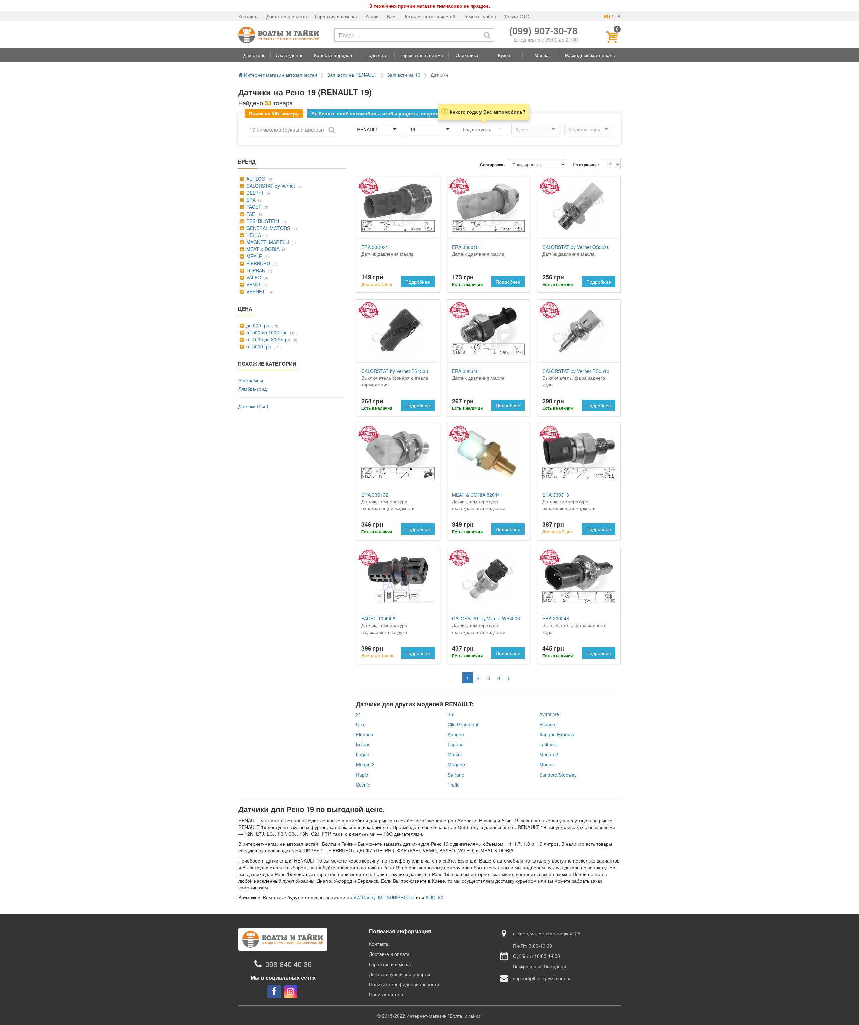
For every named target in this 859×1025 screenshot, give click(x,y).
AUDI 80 (434, 897)
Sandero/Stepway (558, 774)
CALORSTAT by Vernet (270, 185)
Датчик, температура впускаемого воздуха (384, 625)
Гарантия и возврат (336, 16)
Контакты (248, 16)
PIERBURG (257, 263)
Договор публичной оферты (399, 974)
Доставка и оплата (286, 16)
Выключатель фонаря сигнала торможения (394, 378)
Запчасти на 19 (403, 74)
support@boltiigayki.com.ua (542, 978)
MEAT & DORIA (262, 249)
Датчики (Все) (253, 406)
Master (455, 754)
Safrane (456, 774)
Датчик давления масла (387, 250)
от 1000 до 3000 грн (267, 339)
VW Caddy (364, 897)
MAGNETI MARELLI (267, 242)
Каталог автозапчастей (430, 16)
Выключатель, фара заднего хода (575, 378)
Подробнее (417, 281)
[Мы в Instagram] (290, 991)
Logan (362, 754)
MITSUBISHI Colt (396, 897)
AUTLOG (255, 178)
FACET (253, 206)
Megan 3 (365, 764)
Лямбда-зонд (252, 388)
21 (358, 714)
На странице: (586, 165)
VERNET (255, 291)
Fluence (364, 734)
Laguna (456, 744)
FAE (250, 214)
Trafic (453, 784)
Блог (392, 16)
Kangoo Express (556, 734)
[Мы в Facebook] (274, 991)
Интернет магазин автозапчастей (280, 74)
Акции (372, 16)
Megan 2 (548, 754)
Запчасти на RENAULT (352, 74)
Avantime (549, 714)
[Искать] (486, 35)
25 (450, 714)
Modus (546, 764)
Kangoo (456, 734)
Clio (360, 724)
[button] (254, 55)
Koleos (363, 744)
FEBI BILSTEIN (262, 221)
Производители (386, 994)
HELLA (253, 235)
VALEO (253, 277)
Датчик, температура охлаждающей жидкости (388, 501)
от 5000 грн (258, 346)
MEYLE (253, 256)
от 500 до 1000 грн (266, 332)
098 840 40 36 (288, 964)
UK (617, 16)
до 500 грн (257, 325)
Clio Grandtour (463, 724)
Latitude (547, 744)
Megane (456, 764)
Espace (547, 724)
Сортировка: (492, 165)
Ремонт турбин (479, 16)
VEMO (252, 284)
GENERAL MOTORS (267, 228)
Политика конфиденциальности (404, 984)
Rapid (362, 774)
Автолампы (250, 380)
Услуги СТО (516, 16)
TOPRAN (255, 270)
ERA (250, 199)
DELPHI (254, 192)
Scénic (363, 784)
